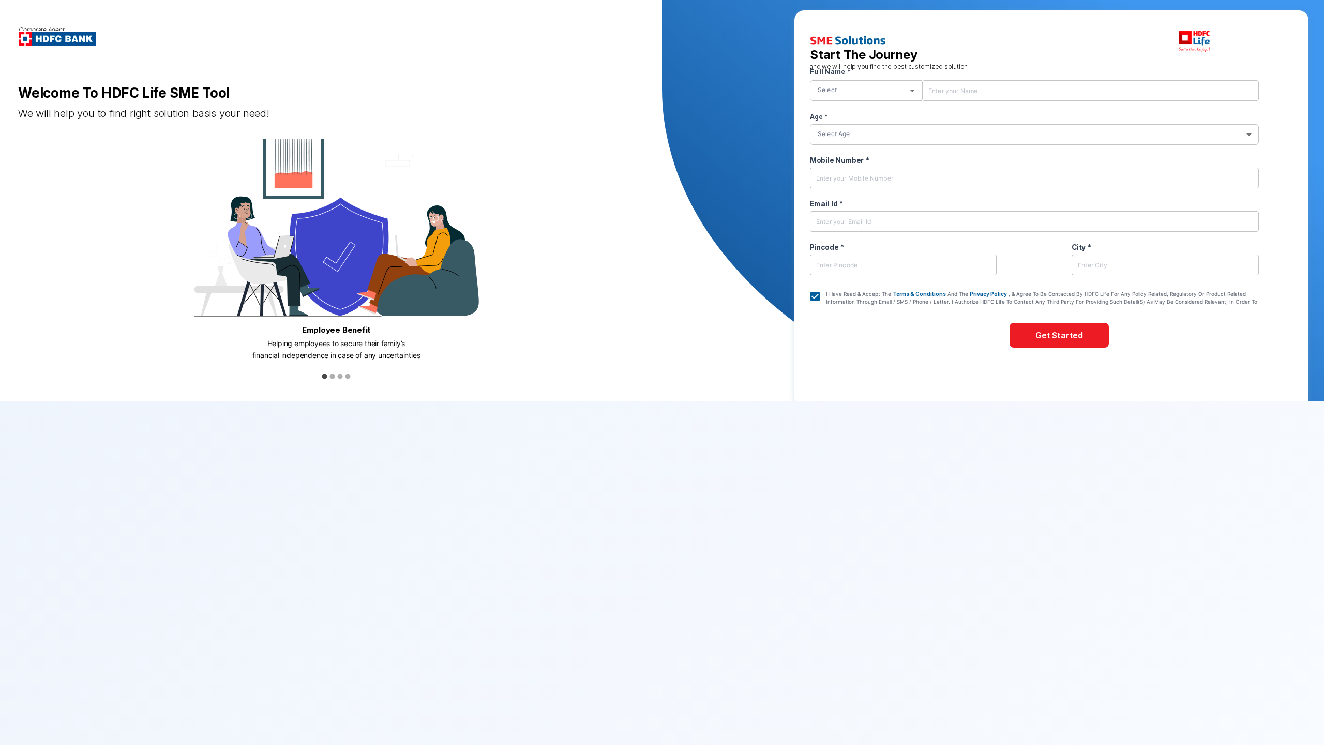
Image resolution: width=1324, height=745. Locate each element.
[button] (868, 88)
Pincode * (827, 247)
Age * (819, 117)
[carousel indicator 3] (340, 376)
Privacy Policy (988, 294)
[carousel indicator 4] (348, 376)
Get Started (1059, 335)
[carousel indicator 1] (324, 376)
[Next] (646, 270)
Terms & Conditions (919, 294)
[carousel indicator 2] (332, 376)
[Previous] (26, 270)
